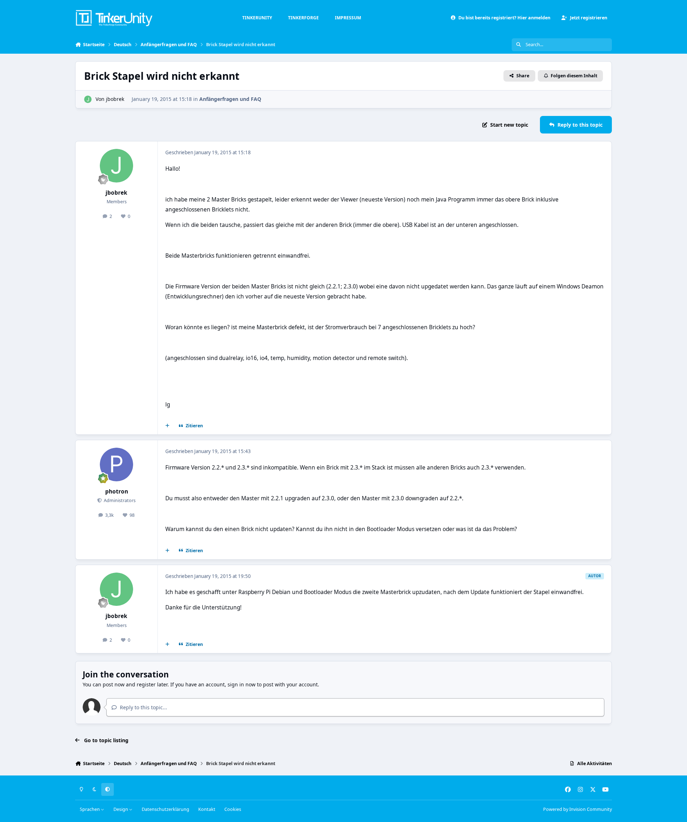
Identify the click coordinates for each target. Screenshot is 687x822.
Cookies (232, 809)
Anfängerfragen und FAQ (230, 99)
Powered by (577, 809)
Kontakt (206, 809)
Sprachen (90, 809)
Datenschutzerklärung (165, 809)
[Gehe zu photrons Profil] (116, 464)
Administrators (119, 500)
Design (121, 809)
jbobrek (115, 99)
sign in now (241, 684)
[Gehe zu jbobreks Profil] (88, 99)
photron (116, 491)
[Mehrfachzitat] (167, 426)
